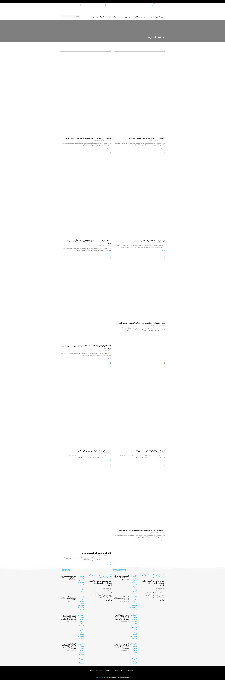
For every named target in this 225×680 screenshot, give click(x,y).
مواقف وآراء (127, 17)
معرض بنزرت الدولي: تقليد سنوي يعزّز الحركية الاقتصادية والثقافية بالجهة (142, 323)
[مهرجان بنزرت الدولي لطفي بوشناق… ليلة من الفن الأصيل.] (152, 576)
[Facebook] (74, 1)
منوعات (93, 17)
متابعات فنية (149, 590)
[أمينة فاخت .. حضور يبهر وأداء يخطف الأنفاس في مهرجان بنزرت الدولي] (133, 583)
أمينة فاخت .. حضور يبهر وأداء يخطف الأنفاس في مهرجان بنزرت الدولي (88, 138)
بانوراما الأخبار (160, 17)
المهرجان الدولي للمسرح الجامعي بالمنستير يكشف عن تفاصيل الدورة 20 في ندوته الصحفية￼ (121, 646)
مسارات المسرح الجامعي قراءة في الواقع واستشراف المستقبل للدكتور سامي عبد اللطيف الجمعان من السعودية (121, 617)
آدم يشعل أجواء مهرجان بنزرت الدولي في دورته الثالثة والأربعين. (121, 598)
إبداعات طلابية (112, 17)
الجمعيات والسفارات (101, 17)
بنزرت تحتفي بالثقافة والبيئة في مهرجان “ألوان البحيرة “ (93, 451)
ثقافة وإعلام (152, 17)
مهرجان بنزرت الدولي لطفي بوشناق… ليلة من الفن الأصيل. (146, 138)
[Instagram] (71, 1)
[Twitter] (68, 1)
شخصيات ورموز (143, 17)
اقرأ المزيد (161, 600)
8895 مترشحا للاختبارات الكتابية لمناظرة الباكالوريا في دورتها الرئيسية (142, 530)
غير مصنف (155, 590)
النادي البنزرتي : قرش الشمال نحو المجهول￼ (150, 451)
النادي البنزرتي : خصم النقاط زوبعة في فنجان (96, 553)
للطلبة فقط (135, 17)
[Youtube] (64, 1)
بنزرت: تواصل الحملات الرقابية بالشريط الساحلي (149, 240)
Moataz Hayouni (100, 677)
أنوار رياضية (120, 17)
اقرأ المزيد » (162, 148)
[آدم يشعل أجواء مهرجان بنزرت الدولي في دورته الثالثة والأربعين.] (133, 603)
